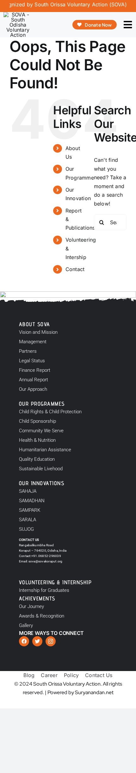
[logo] (17, 14)
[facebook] (24, 641)
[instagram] (51, 641)
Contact (75, 269)
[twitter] (37, 641)
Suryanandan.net (94, 692)
